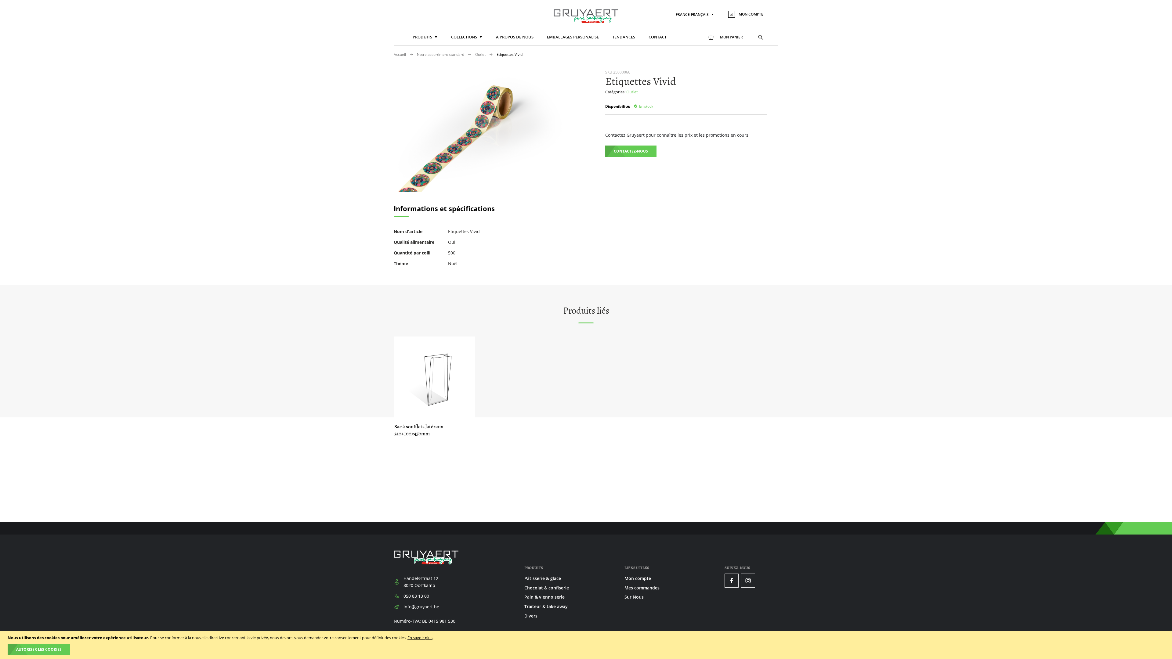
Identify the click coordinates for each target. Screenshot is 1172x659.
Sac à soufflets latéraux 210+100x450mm (418, 430)
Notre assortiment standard (441, 54)
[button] (695, 14)
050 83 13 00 (416, 596)
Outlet (481, 54)
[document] (587, 645)
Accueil (400, 54)
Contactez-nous (631, 151)
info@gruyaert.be (421, 607)
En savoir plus (419, 637)
